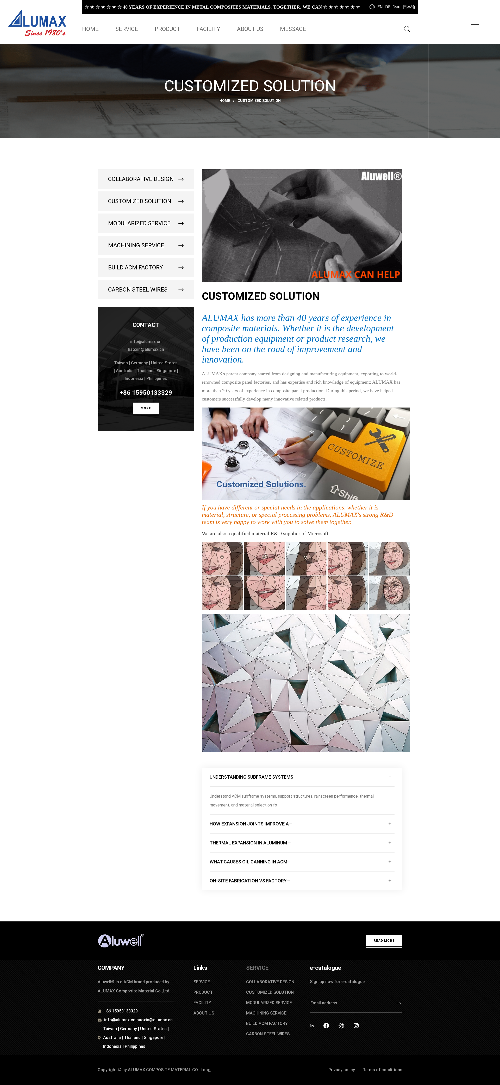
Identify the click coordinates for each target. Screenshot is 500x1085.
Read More (384, 940)
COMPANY (111, 968)
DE (387, 6)
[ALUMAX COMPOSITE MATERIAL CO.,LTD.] (38, 22)
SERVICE (126, 29)
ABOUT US (250, 29)
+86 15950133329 (146, 392)
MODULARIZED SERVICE (139, 223)
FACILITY (208, 29)
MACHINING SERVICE (136, 245)
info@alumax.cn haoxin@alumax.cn (138, 1019)
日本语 (409, 6)
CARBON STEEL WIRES (137, 289)
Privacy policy (341, 1069)
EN (380, 6)
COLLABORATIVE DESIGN (141, 179)
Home (90, 29)
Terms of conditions (382, 1069)
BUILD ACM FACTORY (135, 267)
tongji (207, 1069)
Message (293, 29)
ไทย (396, 6)
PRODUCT (167, 29)
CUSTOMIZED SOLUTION (139, 201)
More (146, 408)
